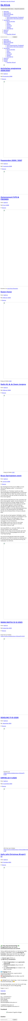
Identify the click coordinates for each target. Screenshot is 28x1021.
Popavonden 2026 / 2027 (11, 160)
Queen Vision (6, 292)
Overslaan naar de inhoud (8, 1)
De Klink (5, 5)
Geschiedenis (7, 13)
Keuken (9, 24)
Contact (6, 31)
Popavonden (7, 15)
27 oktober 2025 (6, 862)
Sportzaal (9, 25)
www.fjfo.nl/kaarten (12, 288)
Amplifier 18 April (11, 34)
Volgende (3, 991)
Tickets (5, 33)
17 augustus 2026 (7, 166)
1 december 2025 (6, 723)
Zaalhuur (6, 30)
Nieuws (4, 79)
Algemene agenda (8, 14)
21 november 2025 (7, 783)
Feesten (9, 27)
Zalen (8, 23)
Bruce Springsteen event (11, 476)
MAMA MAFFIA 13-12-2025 (11, 622)
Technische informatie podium (15, 18)
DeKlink (6, 73)
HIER (10, 381)
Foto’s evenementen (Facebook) (15, 17)
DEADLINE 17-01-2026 (10, 717)
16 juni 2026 (5, 205)
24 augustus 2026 (7, 76)
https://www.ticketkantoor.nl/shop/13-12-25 (13, 636)
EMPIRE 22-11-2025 (9, 778)
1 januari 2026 (6, 481)
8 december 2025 (7, 628)
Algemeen (6, 11)
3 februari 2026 (6, 297)
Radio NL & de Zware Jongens (13, 384)
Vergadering (10, 28)
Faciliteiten (7, 20)
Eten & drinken (11, 21)
